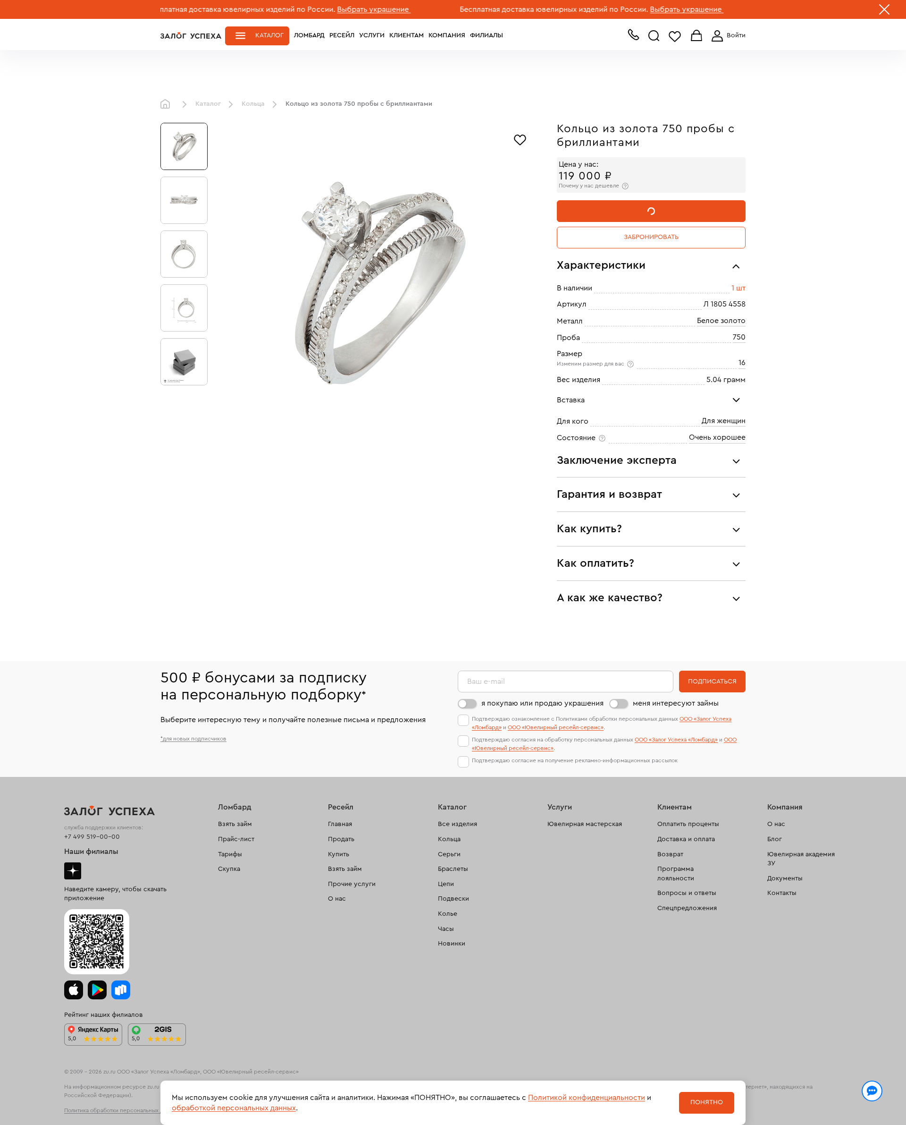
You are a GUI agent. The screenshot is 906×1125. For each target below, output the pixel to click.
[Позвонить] (633, 36)
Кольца (253, 104)
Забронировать (651, 237)
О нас (337, 898)
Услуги (372, 35)
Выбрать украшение (335, 9)
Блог (774, 839)
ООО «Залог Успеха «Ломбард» (676, 739)
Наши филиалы (91, 851)
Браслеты (453, 869)
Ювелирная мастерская (584, 824)
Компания (446, 35)
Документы (785, 878)
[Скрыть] (884, 11)
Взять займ (235, 824)
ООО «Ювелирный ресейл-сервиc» (556, 727)
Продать (341, 839)
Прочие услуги (352, 884)
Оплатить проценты (688, 824)
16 (742, 362)
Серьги (449, 854)
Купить (338, 854)
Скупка (229, 869)
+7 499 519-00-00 (92, 837)
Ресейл (341, 35)
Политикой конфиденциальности (586, 1097)
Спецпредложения (687, 908)
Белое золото (721, 320)
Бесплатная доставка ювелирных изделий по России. (203, 9)
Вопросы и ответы (686, 893)
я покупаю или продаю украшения (542, 703)
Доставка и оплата (686, 839)
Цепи (446, 884)
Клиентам (406, 35)
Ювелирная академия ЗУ (801, 859)
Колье (447, 914)
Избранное (674, 36)
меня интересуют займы (676, 703)
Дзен (72, 870)
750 (739, 337)
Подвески (453, 898)
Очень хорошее (717, 437)
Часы (446, 929)
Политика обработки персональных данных (121, 1110)
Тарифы (230, 854)
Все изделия (457, 824)
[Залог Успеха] (190, 35)
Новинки (451, 943)
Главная (167, 104)
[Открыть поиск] (654, 35)
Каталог (269, 35)
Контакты (782, 893)
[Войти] (727, 36)
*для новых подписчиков (193, 738)
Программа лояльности (675, 874)
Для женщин (724, 421)
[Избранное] (520, 138)
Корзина (696, 36)
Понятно (706, 1102)
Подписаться (712, 681)
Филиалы (486, 35)
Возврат (670, 854)
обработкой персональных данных (234, 1108)
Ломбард (309, 35)
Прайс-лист (236, 839)
